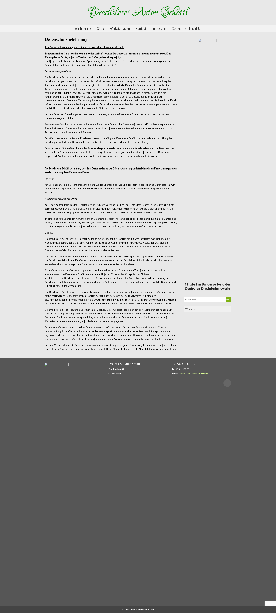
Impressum (159, 28)
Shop (100, 28)
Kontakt (140, 28)
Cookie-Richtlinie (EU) (186, 28)
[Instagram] (227, 383)
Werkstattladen (120, 28)
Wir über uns (83, 28)
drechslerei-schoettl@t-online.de (193, 373)
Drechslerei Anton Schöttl (138, 12)
